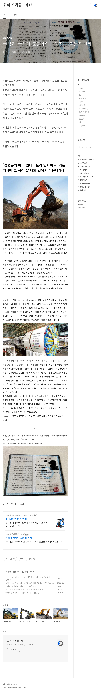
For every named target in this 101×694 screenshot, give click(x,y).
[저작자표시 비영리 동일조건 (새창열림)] (31, 559)
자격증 (16, 14)
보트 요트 (82, 98)
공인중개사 (83, 125)
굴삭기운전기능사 (84, 166)
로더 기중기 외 (84, 112)
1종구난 (82, 115)
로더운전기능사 (83, 173)
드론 (80, 95)
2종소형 (82, 105)
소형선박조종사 (83, 163)
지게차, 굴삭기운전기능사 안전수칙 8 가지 (21, 586)
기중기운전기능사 (84, 183)
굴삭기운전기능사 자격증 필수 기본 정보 (21, 592)
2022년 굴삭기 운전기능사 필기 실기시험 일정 (23, 589)
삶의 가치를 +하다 (17, 5)
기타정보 (82, 122)
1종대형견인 (83, 108)
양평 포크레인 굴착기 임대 (18, 538)
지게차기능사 (82, 180)
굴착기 (15, 572)
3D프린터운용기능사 (85, 176)
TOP (96, 685)
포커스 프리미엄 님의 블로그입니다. (21, 644)
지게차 (81, 101)
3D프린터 (82, 119)
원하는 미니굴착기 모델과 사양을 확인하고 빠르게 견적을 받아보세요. (27, 524)
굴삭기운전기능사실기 (86, 159)
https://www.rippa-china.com (18, 515)
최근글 (80, 147)
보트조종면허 (82, 169)
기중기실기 (82, 190)
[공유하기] (10, 559)
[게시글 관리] (14, 559)
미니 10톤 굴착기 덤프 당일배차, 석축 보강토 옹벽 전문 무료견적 (33, 541)
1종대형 (82, 91)
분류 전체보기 (83, 80)
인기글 (88, 147)
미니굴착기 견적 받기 (16, 519)
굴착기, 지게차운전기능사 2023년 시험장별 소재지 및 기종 (28, 583)
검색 (90, 5)
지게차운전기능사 (84, 187)
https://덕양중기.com (14, 534)
